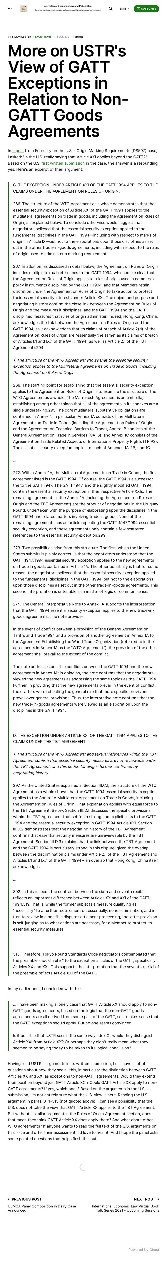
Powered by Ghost (144, 1249)
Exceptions (43, 36)
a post (18, 150)
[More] (10, 8)
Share (78, 36)
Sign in (124, 8)
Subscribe (148, 8)
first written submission (63, 163)
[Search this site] (110, 8)
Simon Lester (21, 36)
